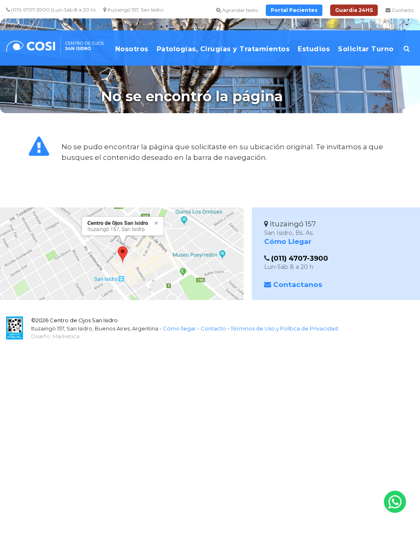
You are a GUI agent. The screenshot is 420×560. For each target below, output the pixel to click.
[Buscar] (406, 52)
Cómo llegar (179, 328)
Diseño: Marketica (55, 336)
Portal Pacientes (294, 10)
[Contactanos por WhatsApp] (395, 502)
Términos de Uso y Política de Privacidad (284, 328)
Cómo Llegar (287, 241)
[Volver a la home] (57, 50)
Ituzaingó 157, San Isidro (134, 10)
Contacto (402, 10)
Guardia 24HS (354, 10)
